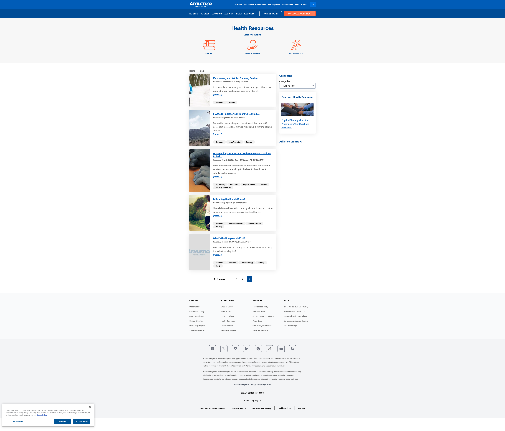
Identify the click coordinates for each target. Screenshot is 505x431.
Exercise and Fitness (236, 223)
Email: (294, 311)
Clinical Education (196, 321)
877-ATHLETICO (301, 4)
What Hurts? (226, 311)
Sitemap (301, 408)
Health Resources (245, 13)
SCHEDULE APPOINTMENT (299, 13)
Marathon (232, 263)
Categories (284, 81)
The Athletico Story (260, 306)
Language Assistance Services (296, 321)
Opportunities (194, 306)
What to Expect (227, 306)
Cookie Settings (290, 325)
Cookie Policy (42, 415)
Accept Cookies (82, 421)
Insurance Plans (227, 316)
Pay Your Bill (287, 4)
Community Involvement (262, 325)
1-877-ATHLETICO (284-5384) (296, 306)
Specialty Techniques (223, 188)
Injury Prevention (235, 142)
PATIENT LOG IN (271, 13)
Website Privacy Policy (261, 408)
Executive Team (258, 311)
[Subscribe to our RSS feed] (292, 348)
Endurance (219, 102)
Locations (217, 13)
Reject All (62, 421)
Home (192, 70)
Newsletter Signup (228, 330)
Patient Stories (227, 325)
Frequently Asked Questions (295, 316)
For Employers (274, 4)
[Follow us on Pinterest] (258, 348)
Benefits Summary (196, 311)
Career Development (197, 316)
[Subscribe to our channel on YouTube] (281, 348)
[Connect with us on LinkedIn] (246, 348)
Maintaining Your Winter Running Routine (235, 78)
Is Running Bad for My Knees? (229, 199)
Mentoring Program (197, 325)
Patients (193, 13)
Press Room (257, 321)
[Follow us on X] (224, 348)
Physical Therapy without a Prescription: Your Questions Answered (295, 124)
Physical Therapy (249, 184)
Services (205, 13)
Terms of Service (239, 408)
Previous (218, 280)
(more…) (217, 94)
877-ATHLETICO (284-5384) (252, 393)
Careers (238, 4)
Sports (218, 266)
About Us (229, 13)
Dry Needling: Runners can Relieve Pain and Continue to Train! (242, 155)
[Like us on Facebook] (212, 348)
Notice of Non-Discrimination (212, 408)
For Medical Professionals (255, 4)
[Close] (90, 407)
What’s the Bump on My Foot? (229, 238)
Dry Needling (220, 184)
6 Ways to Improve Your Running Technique (236, 113)
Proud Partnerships (260, 330)
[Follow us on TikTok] (269, 348)
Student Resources (197, 330)
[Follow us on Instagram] (235, 348)
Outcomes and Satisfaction (263, 316)
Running (232, 102)
